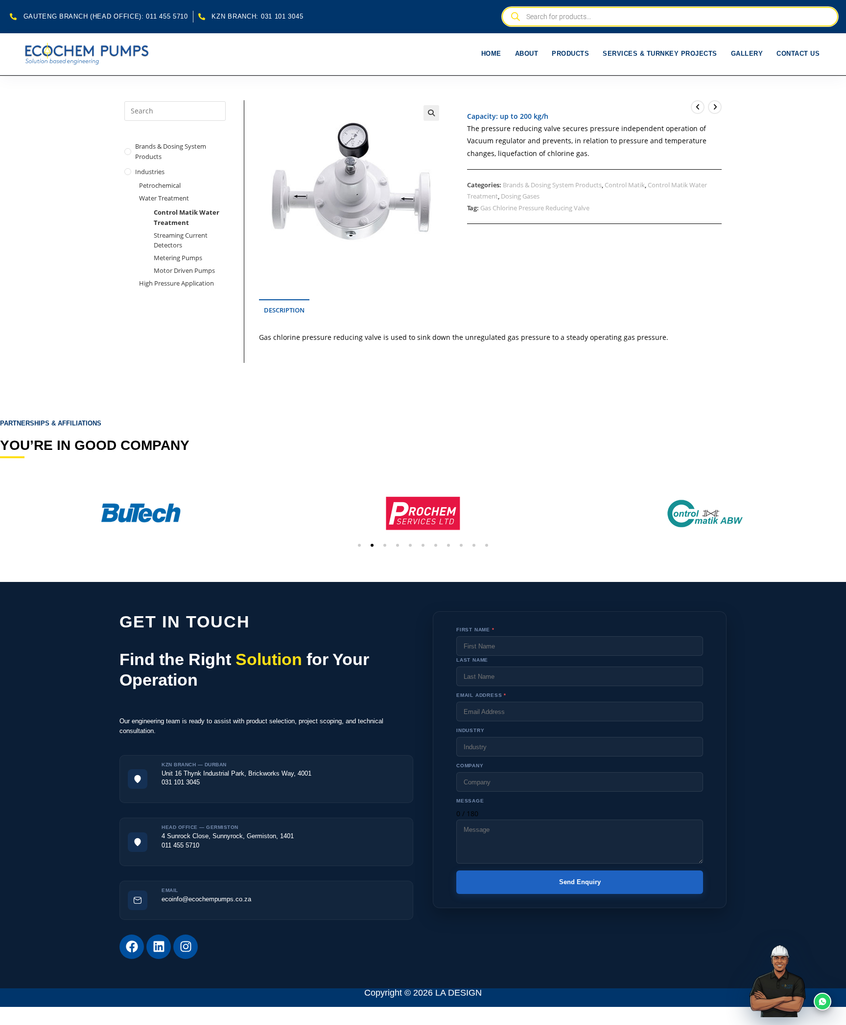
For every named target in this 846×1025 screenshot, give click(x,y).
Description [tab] (284, 310)
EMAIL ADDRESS (481, 695)
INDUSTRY (470, 730)
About (527, 53)
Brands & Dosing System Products (552, 184)
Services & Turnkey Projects (660, 53)
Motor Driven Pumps (184, 270)
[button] (431, 113)
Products (570, 53)
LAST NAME (472, 660)
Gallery (747, 53)
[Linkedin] (158, 947)
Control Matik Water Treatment (186, 217)
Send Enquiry (580, 882)
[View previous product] (698, 107)
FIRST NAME (475, 629)
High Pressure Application (176, 283)
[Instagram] (185, 947)
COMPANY (470, 765)
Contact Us (798, 53)
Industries (149, 171)
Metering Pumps (178, 257)
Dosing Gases (520, 196)
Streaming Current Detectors (181, 240)
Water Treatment (164, 198)
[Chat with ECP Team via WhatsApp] (800, 979)
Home (491, 53)
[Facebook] (131, 947)
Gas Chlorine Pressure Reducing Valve (534, 207)
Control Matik (625, 184)
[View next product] (715, 107)
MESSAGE (470, 800)
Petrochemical (160, 185)
